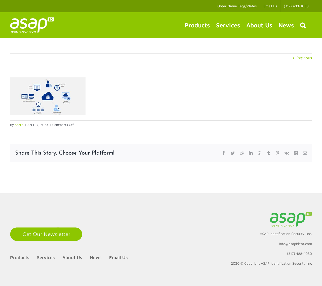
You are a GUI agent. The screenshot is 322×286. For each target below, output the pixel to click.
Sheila (19, 125)
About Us (72, 257)
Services (46, 257)
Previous (304, 58)
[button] (303, 25)
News (96, 257)
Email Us (118, 257)
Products (19, 257)
